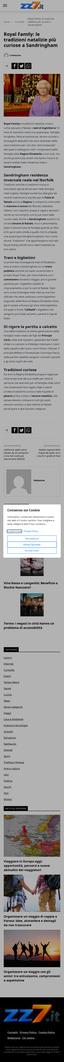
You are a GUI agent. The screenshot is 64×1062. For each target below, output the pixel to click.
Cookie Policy (14, 531)
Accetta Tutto (32, 550)
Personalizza (32, 538)
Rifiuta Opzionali (32, 544)
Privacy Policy (31, 531)
